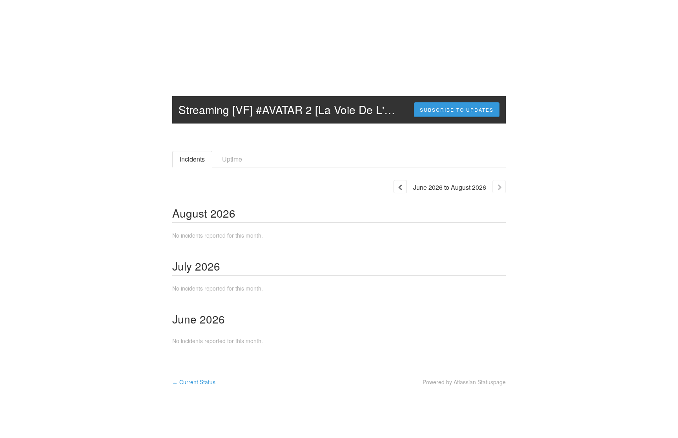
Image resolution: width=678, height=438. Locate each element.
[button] (456, 109)
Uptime (232, 159)
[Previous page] (400, 186)
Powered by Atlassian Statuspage (464, 382)
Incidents (192, 159)
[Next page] (499, 186)
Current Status (193, 382)
